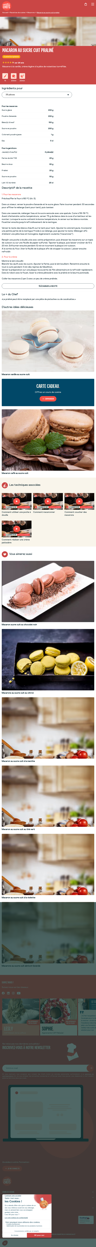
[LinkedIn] (8, 993)
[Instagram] (13, 993)
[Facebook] (3, 993)
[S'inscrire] (90, 1068)
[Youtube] (18, 993)
